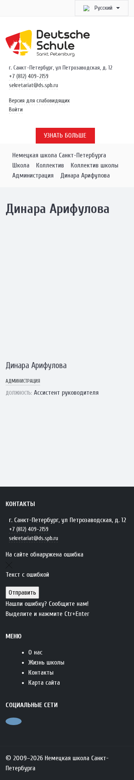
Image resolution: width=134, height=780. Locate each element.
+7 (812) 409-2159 (28, 76)
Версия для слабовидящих (39, 100)
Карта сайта (44, 683)
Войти (16, 109)
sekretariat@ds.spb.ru (33, 85)
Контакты (41, 672)
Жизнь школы (46, 662)
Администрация (23, 381)
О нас (35, 652)
